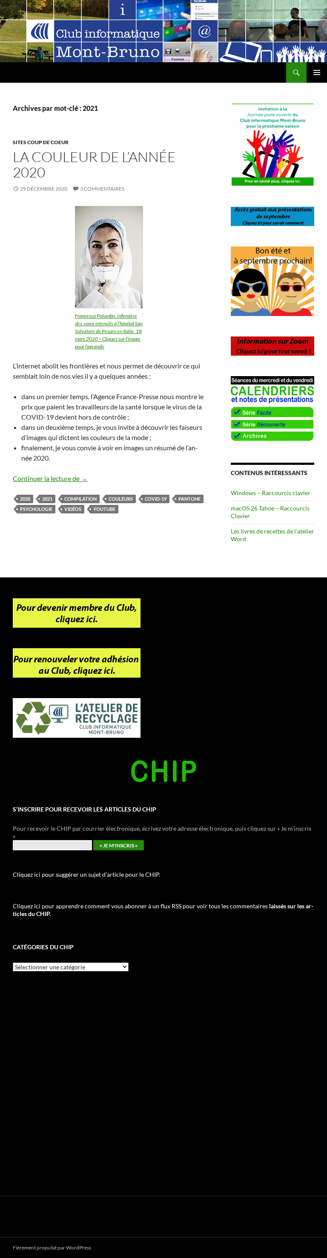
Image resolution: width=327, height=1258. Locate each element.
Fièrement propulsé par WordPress (52, 1247)
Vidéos (72, 509)
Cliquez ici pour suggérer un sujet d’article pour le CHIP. (86, 874)
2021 (47, 498)
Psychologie (36, 509)
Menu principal (317, 72)
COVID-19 (155, 498)
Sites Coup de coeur (41, 142)
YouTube (104, 509)
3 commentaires (102, 189)
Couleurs (121, 498)
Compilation (80, 498)
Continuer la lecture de (50, 478)
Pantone (189, 498)
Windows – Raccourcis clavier (270, 492)
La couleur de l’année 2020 (94, 164)
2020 (25, 498)
